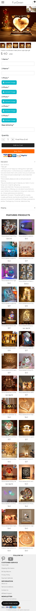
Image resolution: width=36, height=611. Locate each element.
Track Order (5, 565)
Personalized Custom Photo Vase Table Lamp (26, 459)
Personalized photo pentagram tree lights (9, 370)
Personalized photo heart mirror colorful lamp (26, 414)
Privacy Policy (6, 575)
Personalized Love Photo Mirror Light (9, 503)
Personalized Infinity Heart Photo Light (9, 481)
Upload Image (9, 82)
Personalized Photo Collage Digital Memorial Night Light (26, 258)
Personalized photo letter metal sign (26, 392)
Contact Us (5, 590)
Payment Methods (7, 578)
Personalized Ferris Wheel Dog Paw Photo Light (9, 459)
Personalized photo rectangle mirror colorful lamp (26, 481)
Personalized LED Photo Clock (26, 503)
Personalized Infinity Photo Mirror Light (26, 370)
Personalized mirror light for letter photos (9, 280)
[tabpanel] (18, 24)
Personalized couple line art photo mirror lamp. (9, 303)
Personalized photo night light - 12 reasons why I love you (26, 526)
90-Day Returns (6, 571)
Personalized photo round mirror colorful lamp (26, 548)
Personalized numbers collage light (26, 281)
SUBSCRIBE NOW (10, 603)
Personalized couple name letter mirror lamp (9, 258)
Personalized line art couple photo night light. (26, 303)
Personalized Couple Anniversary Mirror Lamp (26, 236)
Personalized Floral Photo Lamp (9, 437)
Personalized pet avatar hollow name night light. (9, 348)
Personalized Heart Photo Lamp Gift (9, 236)
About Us (4, 583)
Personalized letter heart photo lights (9, 526)
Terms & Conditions (7, 587)
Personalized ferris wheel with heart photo (9, 392)
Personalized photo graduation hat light (26, 437)
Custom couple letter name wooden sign (9, 414)
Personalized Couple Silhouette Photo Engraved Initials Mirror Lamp (26, 348)
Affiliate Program (7, 593)
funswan (14, 610)
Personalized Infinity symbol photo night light (26, 325)
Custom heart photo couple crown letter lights (9, 548)
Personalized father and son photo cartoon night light (9, 325)
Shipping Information (8, 568)
